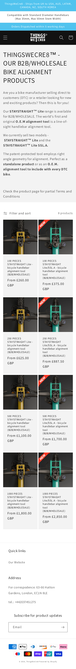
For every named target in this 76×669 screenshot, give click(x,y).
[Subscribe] (62, 627)
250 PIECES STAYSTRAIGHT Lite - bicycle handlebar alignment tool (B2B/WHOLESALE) (20, 345)
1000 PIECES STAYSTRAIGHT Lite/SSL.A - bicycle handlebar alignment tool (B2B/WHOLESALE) (55, 502)
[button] (5, 37)
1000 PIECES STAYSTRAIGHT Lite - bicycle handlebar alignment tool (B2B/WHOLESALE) (20, 500)
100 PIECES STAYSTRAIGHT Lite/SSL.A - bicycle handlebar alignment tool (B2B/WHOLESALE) (55, 269)
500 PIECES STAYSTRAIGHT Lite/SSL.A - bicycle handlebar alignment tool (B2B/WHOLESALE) (55, 424)
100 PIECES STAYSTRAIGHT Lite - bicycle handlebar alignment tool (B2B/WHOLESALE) (20, 267)
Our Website (16, 562)
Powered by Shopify (48, 661)
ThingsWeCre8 (32, 661)
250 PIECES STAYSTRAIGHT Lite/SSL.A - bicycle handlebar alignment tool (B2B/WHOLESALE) (55, 347)
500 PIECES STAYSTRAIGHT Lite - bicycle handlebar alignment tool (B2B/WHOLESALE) (20, 423)
